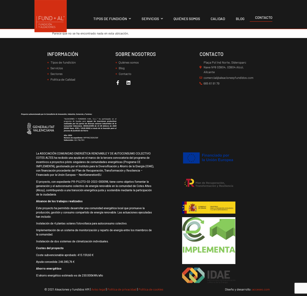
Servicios (150, 19)
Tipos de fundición (110, 19)
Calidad (218, 19)
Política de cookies (150, 289)
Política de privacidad (121, 289)
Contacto (263, 17)
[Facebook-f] (117, 82)
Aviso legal (98, 289)
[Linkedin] (128, 82)
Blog (240, 19)
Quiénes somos (187, 19)
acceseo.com (261, 289)
